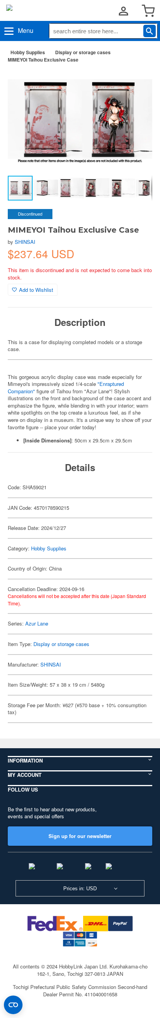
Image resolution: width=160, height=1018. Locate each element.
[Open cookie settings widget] (13, 1005)
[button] (138, 81)
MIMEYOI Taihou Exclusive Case (43, 59)
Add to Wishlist (36, 289)
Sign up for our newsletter (80, 836)
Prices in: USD (80, 888)
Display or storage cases (83, 52)
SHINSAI (25, 241)
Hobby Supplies (27, 52)
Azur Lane (36, 623)
